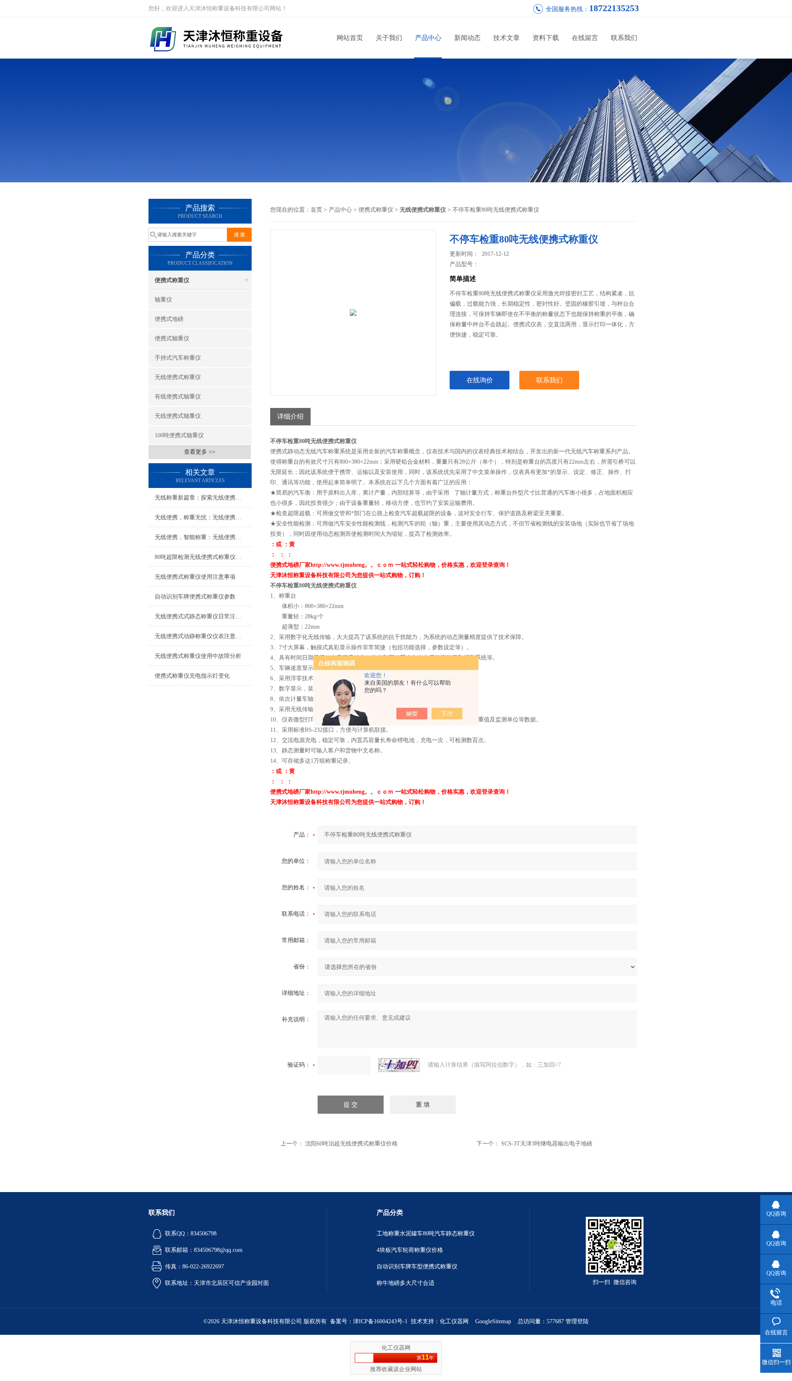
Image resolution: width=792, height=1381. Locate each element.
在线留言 (585, 37)
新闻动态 (467, 37)
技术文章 (506, 37)
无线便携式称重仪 (178, 377)
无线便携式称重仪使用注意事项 (195, 577)
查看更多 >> (199, 452)
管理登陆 (577, 1321)
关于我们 (389, 37)
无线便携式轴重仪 (178, 416)
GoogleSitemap (493, 1321)
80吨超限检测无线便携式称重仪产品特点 (203, 557)
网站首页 (350, 37)
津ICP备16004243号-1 (380, 1321)
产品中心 (428, 37)
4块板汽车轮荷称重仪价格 (410, 1250)
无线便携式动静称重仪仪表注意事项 (201, 636)
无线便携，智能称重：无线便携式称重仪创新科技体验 (203, 537)
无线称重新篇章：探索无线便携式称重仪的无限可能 (203, 498)
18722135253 (614, 8)
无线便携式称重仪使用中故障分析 (198, 656)
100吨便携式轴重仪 (179, 435)
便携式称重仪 (172, 280)
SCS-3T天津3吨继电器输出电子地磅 (546, 1144)
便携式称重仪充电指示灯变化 (192, 676)
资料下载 (546, 37)
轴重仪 (163, 300)
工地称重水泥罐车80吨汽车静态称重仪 (426, 1233)
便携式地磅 (169, 319)
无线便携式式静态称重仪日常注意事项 (203, 616)
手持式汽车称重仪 (178, 358)
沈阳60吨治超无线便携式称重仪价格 (351, 1144)
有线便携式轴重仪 (178, 397)
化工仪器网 (454, 1321)
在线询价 (480, 380)
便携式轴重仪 (172, 338)
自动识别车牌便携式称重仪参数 (195, 597)
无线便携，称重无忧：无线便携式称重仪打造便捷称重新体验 (203, 517)
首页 (316, 210)
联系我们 (624, 37)
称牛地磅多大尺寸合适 (405, 1283)
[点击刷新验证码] (399, 1065)
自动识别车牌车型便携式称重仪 (417, 1266)
